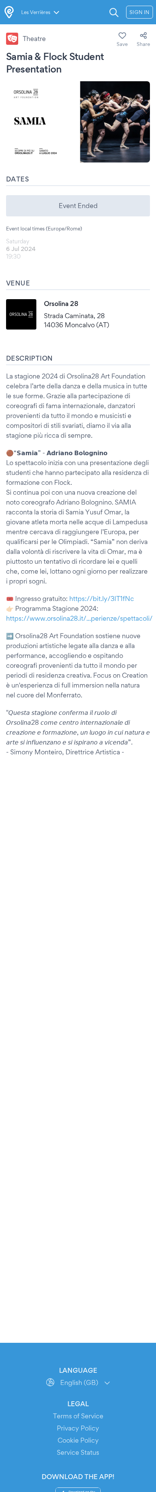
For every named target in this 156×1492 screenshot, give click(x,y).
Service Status (78, 1452)
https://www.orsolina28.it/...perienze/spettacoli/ (79, 618)
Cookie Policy (78, 1440)
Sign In (139, 12)
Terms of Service (78, 1416)
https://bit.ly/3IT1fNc (101, 598)
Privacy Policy (78, 1428)
